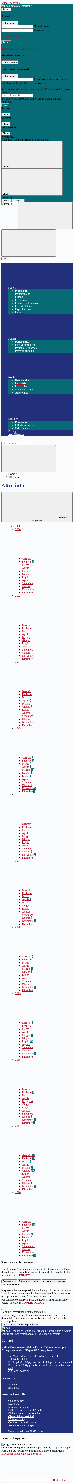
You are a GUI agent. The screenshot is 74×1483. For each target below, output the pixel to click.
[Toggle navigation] (28, 243)
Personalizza (9, 1281)
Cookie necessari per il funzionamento (22, 1311)
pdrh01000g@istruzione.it (44, 1362)
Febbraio (28, 561)
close (5, 258)
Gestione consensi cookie (22, 1422)
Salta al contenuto (11, 2)
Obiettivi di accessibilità (21, 1416)
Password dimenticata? (13, 36)
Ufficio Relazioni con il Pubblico (26, 1410)
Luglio (25, 577)
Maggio (26, 571)
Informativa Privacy (19, 1407)
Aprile (25, 567)
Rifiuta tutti (29, 1281)
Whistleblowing (16, 1419)
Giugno (26, 574)
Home (11, 473)
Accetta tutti (54, 1281)
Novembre (28, 589)
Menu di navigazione (49, 519)
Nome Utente (41, 26)
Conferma (18, 200)
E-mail (37, 79)
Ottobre (26, 586)
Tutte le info (14, 526)
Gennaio (26, 558)
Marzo (25, 564)
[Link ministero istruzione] (16, 5)
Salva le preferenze (28, 1324)
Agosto (26, 580)
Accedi (6, 9)
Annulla (6, 200)
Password (39, 30)
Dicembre (27, 592)
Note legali (14, 1404)
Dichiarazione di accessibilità (24, 1413)
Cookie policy (16, 1400)
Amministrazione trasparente (23, 1425)
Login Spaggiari (18, 92)
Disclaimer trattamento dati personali (21, 1453)
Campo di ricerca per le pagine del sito (22, 440)
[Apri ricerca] (45, 215)
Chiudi (6, 114)
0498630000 (20, 1359)
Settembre (27, 583)
